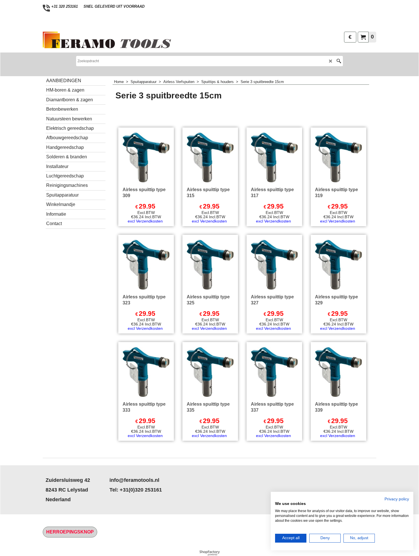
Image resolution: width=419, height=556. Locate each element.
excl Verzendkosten (145, 221)
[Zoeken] (339, 61)
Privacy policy (397, 499)
